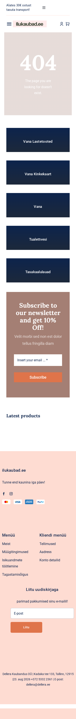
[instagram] (11, 493)
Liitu (26, 627)
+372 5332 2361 (41, 679)
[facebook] (3, 493)
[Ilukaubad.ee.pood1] (30, 22)
